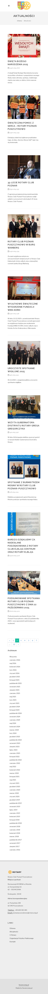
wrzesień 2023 (15, 743)
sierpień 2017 (14, 846)
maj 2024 (13, 723)
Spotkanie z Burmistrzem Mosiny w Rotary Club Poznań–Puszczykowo (23, 485)
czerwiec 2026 (15, 660)
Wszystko (13, 657)
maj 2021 (13, 780)
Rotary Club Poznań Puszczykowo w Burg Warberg (21, 244)
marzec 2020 (14, 793)
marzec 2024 (14, 730)
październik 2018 (16, 823)
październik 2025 (16, 683)
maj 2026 (13, 663)
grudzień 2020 (15, 786)
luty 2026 (13, 670)
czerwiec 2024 (15, 720)
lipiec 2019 (13, 810)
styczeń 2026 (14, 673)
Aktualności (14, 932)
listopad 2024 (14, 710)
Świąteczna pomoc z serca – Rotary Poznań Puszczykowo (22, 126)
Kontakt (13, 942)
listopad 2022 (14, 756)
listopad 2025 (14, 680)
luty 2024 (13, 733)
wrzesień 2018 (15, 826)
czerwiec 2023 (15, 753)
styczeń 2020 (14, 796)
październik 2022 (16, 760)
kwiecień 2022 (15, 770)
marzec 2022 (14, 773)
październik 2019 (16, 803)
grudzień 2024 (15, 707)
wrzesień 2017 (15, 843)
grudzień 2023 (15, 736)
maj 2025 (13, 697)
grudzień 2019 (15, 800)
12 (14, 644)
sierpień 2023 (14, 746)
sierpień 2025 (14, 690)
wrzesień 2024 (15, 717)
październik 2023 (16, 740)
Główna (19, 21)
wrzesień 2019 (15, 806)
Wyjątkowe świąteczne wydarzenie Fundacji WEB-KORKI (23, 307)
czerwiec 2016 (15, 850)
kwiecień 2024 (15, 727)
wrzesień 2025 (15, 687)
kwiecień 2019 (15, 816)
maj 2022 (13, 766)
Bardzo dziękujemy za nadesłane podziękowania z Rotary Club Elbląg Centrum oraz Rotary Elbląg (23, 545)
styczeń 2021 (14, 783)
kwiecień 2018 (15, 833)
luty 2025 (13, 700)
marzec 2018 (14, 836)
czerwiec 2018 (15, 830)
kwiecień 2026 (15, 667)
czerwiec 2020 (15, 790)
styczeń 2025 (14, 703)
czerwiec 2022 (15, 763)
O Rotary (13, 935)
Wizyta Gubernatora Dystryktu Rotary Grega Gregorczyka (23, 425)
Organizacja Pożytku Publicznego (22, 938)
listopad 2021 (14, 776)
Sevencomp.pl (24, 985)
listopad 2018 (14, 820)
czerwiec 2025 (15, 693)
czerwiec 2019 (15, 813)
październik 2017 (16, 840)
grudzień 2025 (15, 677)
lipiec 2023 (13, 750)
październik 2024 (16, 713)
